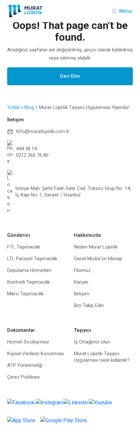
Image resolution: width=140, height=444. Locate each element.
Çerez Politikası (23, 377)
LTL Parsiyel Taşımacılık (32, 259)
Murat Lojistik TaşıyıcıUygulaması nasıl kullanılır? (102, 357)
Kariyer (81, 282)
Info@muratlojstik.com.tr (42, 131)
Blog (29, 107)
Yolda (13, 107)
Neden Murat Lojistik (96, 247)
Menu (125, 11)
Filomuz (82, 270)
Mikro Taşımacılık (25, 294)
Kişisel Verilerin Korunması (35, 354)
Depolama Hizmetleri (29, 270)
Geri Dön (70, 76)
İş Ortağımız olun (92, 342)
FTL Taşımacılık (23, 247)
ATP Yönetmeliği (24, 365)
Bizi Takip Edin (89, 305)
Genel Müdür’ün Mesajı (98, 259)
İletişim (81, 294)
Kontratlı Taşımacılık (28, 282)
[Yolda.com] (24, 11)
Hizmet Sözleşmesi (28, 342)
